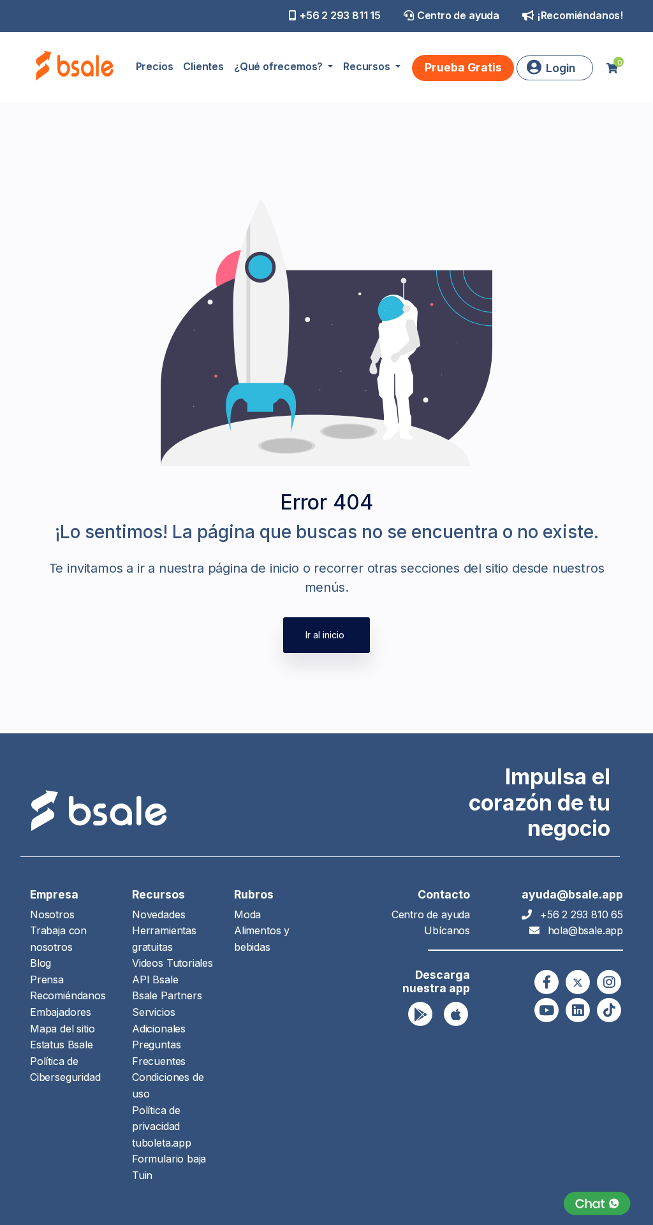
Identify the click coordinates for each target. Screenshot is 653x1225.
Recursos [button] (367, 66)
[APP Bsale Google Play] (420, 1014)
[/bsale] (546, 1010)
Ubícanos (447, 930)
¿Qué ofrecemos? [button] (279, 66)
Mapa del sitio (62, 1028)
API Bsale (155, 979)
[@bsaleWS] (578, 982)
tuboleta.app (161, 1142)
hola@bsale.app (585, 930)
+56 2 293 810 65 (581, 914)
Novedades (158, 914)
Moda (247, 914)
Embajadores (60, 1012)
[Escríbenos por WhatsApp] (597, 1203)
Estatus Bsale (61, 1044)
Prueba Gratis (463, 67)
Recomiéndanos (68, 995)
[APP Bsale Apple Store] (456, 1014)
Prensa (47, 979)
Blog (40, 963)
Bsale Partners (167, 995)
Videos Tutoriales (172, 963)
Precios (154, 66)
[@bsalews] (546, 982)
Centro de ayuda (458, 15)
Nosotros (52, 914)
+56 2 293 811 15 (340, 15)
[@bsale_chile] (609, 982)
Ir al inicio (324, 634)
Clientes (203, 66)
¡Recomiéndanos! (580, 15)
